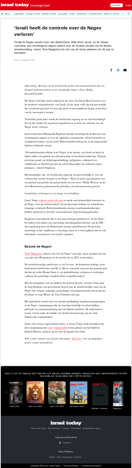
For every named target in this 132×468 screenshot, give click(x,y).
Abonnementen (54, 428)
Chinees (78, 457)
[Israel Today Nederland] (15, 5)
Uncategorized (40, 5)
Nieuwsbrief (76, 428)
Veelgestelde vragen (91, 428)
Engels (52, 457)
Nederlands (68, 457)
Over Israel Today (38, 428)
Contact (65, 428)
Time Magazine (33, 253)
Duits (59, 457)
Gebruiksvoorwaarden (91, 466)
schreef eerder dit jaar (51, 200)
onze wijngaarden (57, 327)
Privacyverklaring (71, 466)
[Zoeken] (127, 13)
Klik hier (77, 338)
